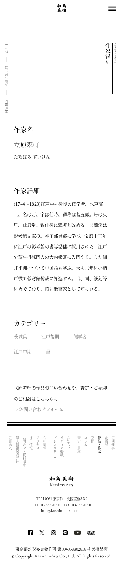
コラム (85, 441)
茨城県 (20, 336)
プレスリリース (54, 448)
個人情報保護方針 (17, 449)
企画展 (106, 441)
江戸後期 (50, 336)
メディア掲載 (61, 446)
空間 (92, 439)
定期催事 (112, 443)
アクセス (37, 443)
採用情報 (30, 443)
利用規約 (10, 443)
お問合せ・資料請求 (24, 451)
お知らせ (68, 443)
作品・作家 (99, 444)
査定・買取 (78, 444)
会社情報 (44, 443)
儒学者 (80, 336)
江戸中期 (22, 351)
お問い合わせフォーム (41, 409)
